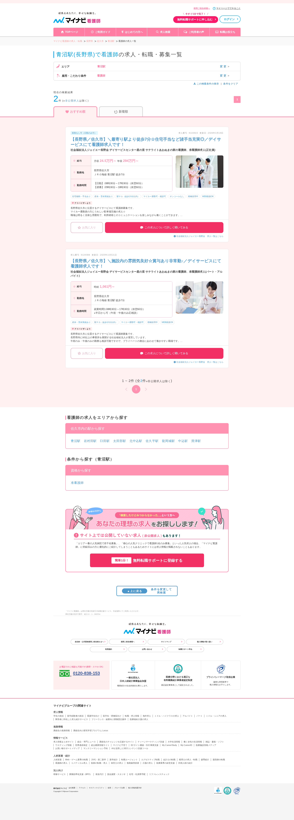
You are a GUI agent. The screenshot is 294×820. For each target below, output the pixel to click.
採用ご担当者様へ (202, 8)
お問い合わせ (147, 649)
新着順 (123, 111)
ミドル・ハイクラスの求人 (166, 716)
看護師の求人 (61, 763)
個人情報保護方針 (135, 788)
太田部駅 (119, 441)
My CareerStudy (169, 745)
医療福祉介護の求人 (139, 719)
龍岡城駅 (168, 441)
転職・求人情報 (132, 716)
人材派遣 (57, 759)
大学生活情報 (174, 742)
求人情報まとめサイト (63, 742)
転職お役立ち (227, 31)
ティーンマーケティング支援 (151, 742)
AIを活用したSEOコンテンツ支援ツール (129, 748)
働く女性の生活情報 (193, 742)
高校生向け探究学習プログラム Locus (90, 730)
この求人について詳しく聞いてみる (166, 227)
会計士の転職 (169, 759)
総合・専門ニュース (86, 742)
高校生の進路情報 (61, 730)
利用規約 (108, 649)
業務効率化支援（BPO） (80, 774)
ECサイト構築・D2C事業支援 (144, 745)
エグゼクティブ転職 (150, 759)
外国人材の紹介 (185, 763)
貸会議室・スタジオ (116, 774)
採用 (109, 788)
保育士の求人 (117, 763)
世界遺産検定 (81, 745)
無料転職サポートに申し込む (195, 19)
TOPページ (71, 31)
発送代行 (99, 774)
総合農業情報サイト (100, 745)
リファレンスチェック (159, 774)
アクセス (82, 788)
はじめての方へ (134, 31)
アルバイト (188, 716)
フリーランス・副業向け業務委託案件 (109, 719)
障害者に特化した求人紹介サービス (71, 719)
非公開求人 (72, 100)
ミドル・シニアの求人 (216, 716)
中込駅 (183, 441)
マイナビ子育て (120, 745)
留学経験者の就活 (75, 716)
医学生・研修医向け (112, 716)
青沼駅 (75, 441)
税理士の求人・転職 (188, 759)
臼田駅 (105, 441)
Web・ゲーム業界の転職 (76, 759)
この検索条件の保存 (208, 83)
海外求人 (147, 716)
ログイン (229, 19)
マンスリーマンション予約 (95, 748)
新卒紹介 (114, 759)
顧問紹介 (205, 759)
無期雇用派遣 (133, 763)
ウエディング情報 (63, 745)
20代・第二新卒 (98, 759)
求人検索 (165, 31)
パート (199, 716)
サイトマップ (166, 642)
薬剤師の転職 (219, 759)
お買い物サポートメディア (67, 748)
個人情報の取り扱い (204, 642)
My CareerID (186, 745)
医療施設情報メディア (206, 745)
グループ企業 (120, 788)
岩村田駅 (90, 441)
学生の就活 (58, 716)
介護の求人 (148, 763)
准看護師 (77, 482)
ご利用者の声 (196, 31)
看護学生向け (93, 716)
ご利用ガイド (102, 31)
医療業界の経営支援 (165, 763)
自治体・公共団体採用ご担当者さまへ (89, 642)
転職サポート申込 (185, 649)
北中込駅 (135, 441)
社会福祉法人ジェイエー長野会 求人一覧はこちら (199, 236)
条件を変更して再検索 (149, 591)
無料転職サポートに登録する (149, 560)
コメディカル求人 (79, 763)
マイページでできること (228, 8)
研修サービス (59, 774)
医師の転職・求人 (99, 763)
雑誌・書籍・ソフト (215, 742)
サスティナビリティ (96, 788)
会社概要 (72, 788)
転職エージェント (129, 759)
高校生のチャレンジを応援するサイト (116, 742)
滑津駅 (196, 441)
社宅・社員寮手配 (137, 774)
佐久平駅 (152, 441)
